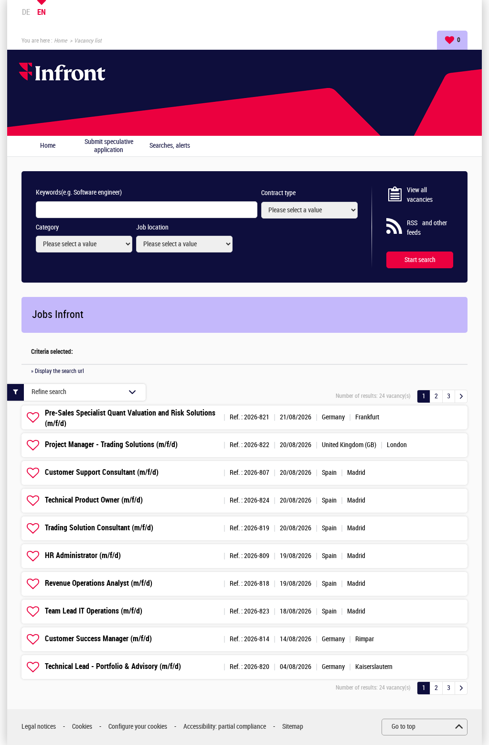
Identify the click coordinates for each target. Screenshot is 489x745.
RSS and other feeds (427, 228)
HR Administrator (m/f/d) (83, 555)
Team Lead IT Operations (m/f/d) (93, 610)
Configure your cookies (137, 727)
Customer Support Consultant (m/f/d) (102, 472)
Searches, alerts (169, 146)
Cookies (82, 727)
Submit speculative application (109, 146)
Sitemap (292, 727)
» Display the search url (57, 371)
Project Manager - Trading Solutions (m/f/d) (111, 444)
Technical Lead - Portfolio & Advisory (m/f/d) (113, 666)
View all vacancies (420, 195)
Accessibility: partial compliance (224, 727)
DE (26, 12)
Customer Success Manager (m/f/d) (98, 638)
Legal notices (38, 727)
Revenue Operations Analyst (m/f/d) (98, 583)
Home (60, 40)
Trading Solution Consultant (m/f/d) (99, 527)
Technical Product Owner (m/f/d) (94, 499)
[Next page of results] (461, 396)
